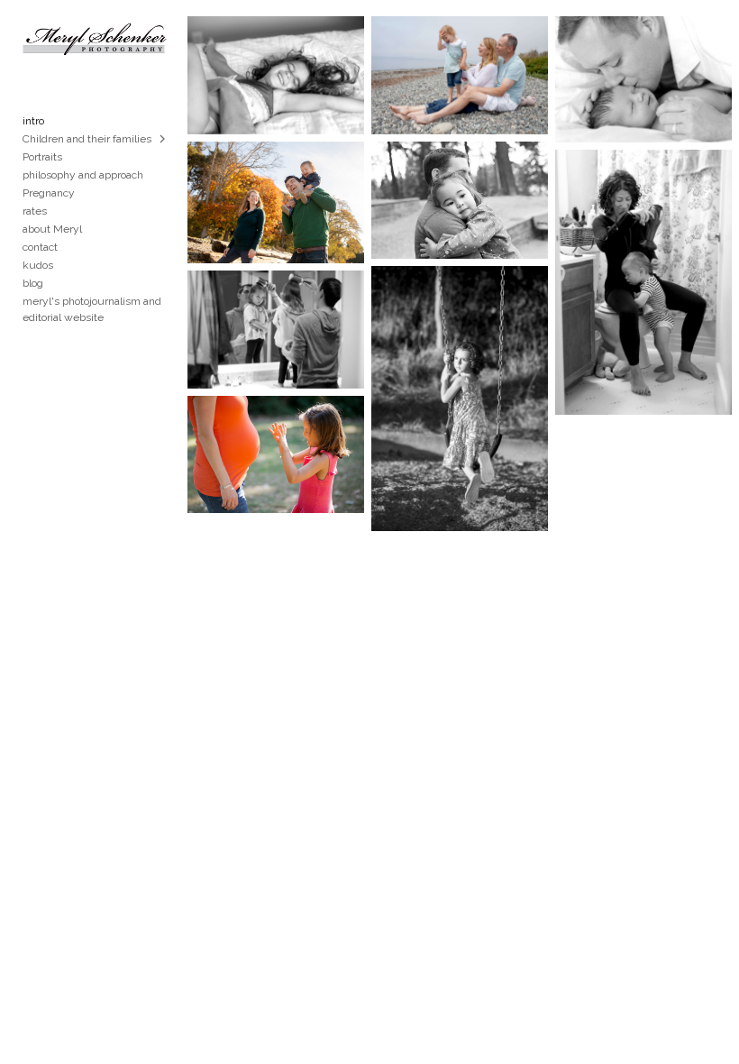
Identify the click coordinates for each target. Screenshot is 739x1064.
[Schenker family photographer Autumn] (459, 75)
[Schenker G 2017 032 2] (275, 75)
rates (35, 211)
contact (40, 247)
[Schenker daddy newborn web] (643, 79)
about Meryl (52, 229)
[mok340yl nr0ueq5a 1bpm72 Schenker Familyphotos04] (275, 202)
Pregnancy (49, 193)
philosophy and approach (83, 175)
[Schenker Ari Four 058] (459, 398)
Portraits (42, 157)
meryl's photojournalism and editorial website (92, 309)
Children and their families (87, 139)
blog (33, 283)
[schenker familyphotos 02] (275, 330)
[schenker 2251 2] (643, 282)
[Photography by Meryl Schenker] (275, 455)
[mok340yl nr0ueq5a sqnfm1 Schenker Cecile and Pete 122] (459, 201)
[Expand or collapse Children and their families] (163, 139)
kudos (38, 265)
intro (33, 121)
